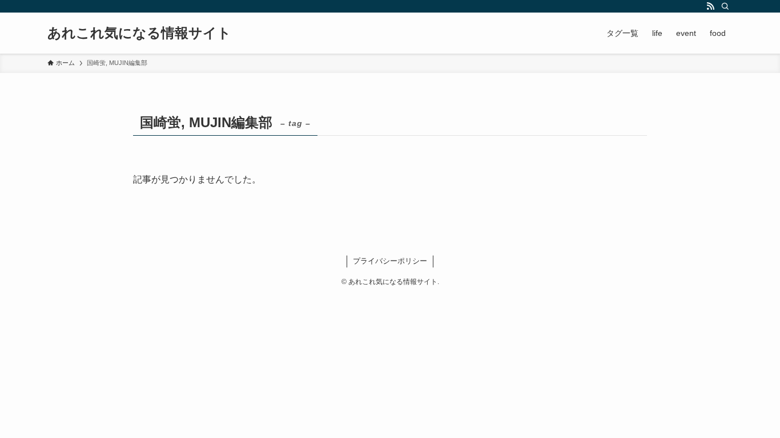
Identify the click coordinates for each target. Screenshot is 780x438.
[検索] (725, 6)
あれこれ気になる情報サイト (139, 33)
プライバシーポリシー (390, 261)
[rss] (710, 6)
